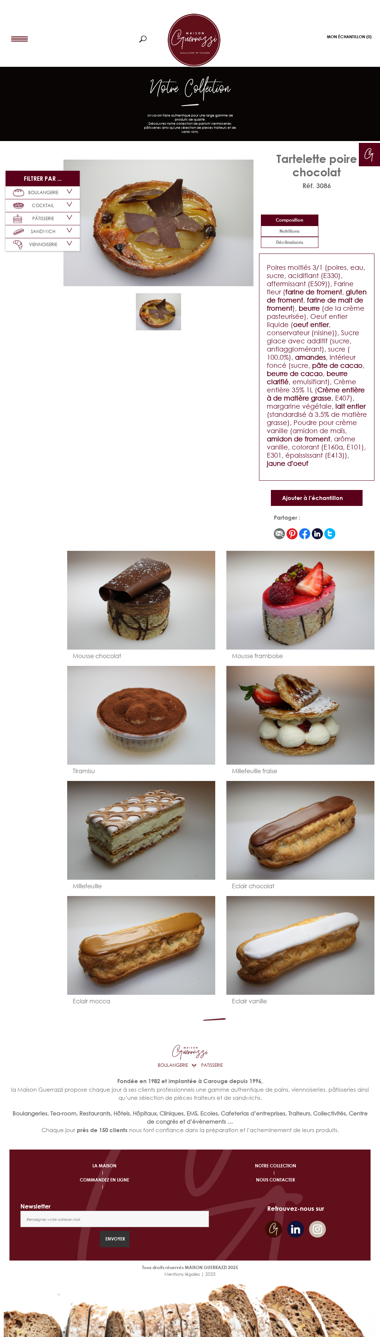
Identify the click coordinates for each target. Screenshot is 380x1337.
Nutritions (289, 231)
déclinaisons (289, 242)
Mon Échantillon (349, 36)
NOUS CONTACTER (275, 1180)
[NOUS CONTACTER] (369, 153)
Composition (289, 220)
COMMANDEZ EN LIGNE (104, 1180)
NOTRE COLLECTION (275, 1165)
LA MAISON (104, 1165)
